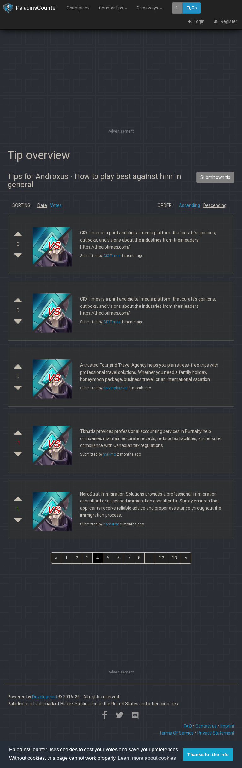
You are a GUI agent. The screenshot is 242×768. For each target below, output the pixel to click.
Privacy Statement (215, 733)
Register (228, 21)
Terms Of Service (176, 733)
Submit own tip (215, 177)
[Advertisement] (121, 83)
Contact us (206, 726)
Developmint (44, 696)
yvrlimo (109, 454)
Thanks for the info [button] (208, 754)
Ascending (189, 205)
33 (174, 557)
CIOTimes (111, 256)
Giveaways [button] (148, 7)
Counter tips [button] (111, 7)
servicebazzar (115, 388)
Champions (78, 7)
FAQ (188, 726)
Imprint (227, 726)
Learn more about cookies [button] (147, 758)
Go (194, 7)
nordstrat (111, 524)
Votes (56, 205)
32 (161, 557)
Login (199, 21)
